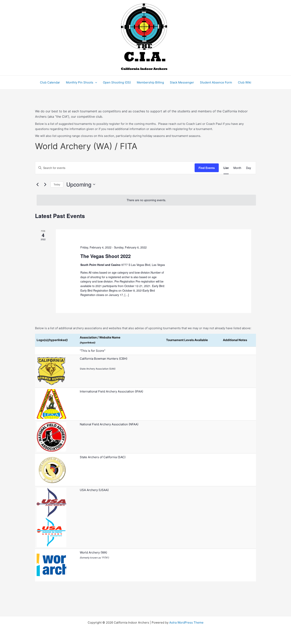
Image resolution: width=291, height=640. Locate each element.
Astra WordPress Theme (186, 622)
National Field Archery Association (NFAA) (109, 424)
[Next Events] (45, 184)
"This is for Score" (92, 351)
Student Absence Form (216, 82)
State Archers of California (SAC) (103, 457)
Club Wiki (244, 82)
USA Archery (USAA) (94, 490)
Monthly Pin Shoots (79, 82)
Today (57, 184)
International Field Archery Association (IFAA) (111, 391)
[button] (95, 82)
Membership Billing (150, 82)
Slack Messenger (182, 82)
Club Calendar (50, 82)
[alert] (146, 200)
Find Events (207, 168)
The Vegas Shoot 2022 (105, 256)
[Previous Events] (37, 184)
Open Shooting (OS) (117, 82)
